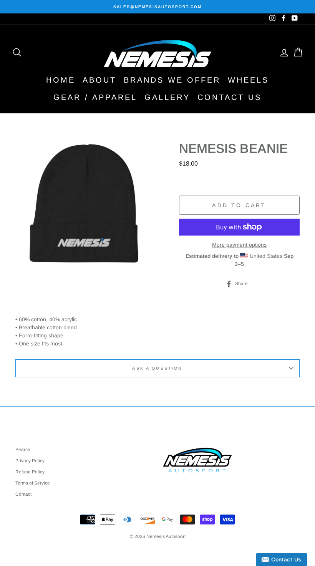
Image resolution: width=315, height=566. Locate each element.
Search (22, 449)
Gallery (167, 97)
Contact (23, 494)
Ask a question (157, 368)
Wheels (248, 80)
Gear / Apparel (95, 97)
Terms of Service (32, 483)
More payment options (239, 245)
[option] (157, 7)
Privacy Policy (30, 460)
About (99, 80)
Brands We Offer (172, 80)
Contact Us (229, 97)
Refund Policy (30, 472)
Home (60, 80)
